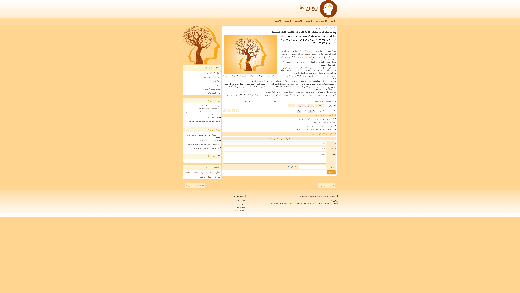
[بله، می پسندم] (310, 111)
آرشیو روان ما (320, 21)
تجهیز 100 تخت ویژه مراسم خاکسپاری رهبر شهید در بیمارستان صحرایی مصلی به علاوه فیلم (205, 106)
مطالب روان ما (325, 186)
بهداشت (297, 21)
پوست (307, 54)
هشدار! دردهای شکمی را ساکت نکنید (209, 117)
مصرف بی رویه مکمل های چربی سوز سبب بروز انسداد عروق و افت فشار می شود (202, 112)
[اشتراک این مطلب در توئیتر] (229, 110)
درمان (280, 81)
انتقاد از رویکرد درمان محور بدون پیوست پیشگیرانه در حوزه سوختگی (316, 118)
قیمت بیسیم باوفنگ (212, 89)
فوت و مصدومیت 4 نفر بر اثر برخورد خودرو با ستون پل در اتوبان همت (315, 129)
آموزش (217, 177)
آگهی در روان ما (240, 200)
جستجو (277, 21)
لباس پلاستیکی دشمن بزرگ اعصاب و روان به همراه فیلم (204, 144)
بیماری (301, 106)
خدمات (287, 21)
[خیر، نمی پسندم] (299, 111)
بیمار (310, 106)
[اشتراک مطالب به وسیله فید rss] (225, 110)
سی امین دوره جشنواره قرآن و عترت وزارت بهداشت (205, 147)
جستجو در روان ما (240, 210)
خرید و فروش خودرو (212, 77)
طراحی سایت (214, 81)
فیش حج (217, 85)
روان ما (308, 7)
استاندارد (274, 81)
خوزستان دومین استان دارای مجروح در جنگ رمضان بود (204, 121)
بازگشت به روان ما (194, 186)
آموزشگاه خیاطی (213, 73)
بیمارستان (188, 172)
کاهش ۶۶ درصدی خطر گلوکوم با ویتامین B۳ (323, 122)
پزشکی (308, 21)
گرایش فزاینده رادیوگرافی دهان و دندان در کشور (321, 126)
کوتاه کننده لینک (214, 93)
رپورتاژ (210, 177)
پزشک (197, 172)
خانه (332, 21)
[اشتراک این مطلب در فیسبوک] (233, 110)
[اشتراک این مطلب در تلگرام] (238, 110)
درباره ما (242, 203)
